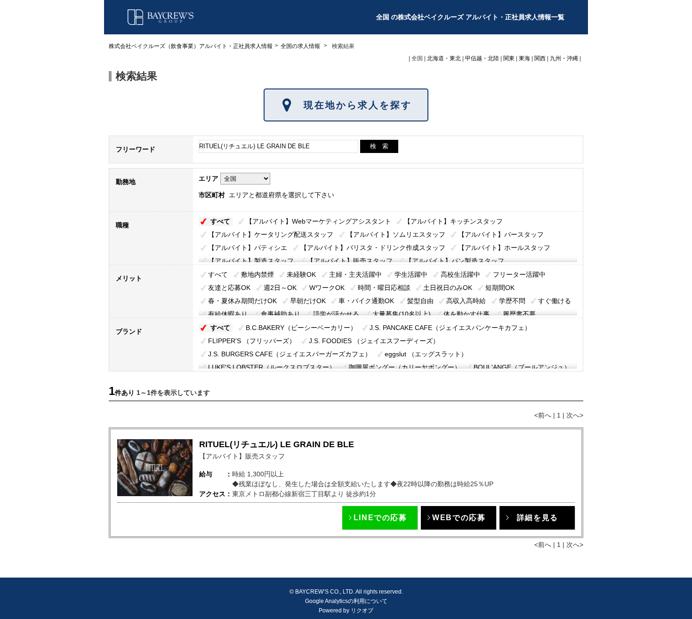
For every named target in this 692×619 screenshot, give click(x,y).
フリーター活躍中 (519, 274)
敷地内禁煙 (257, 274)
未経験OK (301, 274)
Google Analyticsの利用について (346, 601)
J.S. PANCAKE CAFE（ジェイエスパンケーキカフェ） (450, 327)
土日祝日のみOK (447, 287)
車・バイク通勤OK (366, 301)
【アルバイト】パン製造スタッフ (454, 261)
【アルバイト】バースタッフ (501, 234)
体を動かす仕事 (466, 314)
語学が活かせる (336, 314)
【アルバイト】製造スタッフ (251, 261)
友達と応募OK (229, 287)
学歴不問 (512, 301)
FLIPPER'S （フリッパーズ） (252, 341)
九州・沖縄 (564, 58)
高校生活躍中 (460, 274)
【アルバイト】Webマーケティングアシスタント (318, 221)
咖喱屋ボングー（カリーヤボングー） (405, 367)
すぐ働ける (554, 301)
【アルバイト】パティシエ (247, 247)
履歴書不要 (519, 314)
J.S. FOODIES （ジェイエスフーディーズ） (374, 341)
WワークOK (327, 287)
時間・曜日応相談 (384, 287)
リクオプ (362, 610)
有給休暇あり (228, 314)
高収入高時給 (466, 301)
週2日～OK (280, 287)
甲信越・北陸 (482, 58)
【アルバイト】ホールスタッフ (504, 247)
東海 (524, 58)
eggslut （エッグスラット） (426, 354)
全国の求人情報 (301, 46)
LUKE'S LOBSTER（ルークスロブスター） (272, 367)
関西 (540, 58)
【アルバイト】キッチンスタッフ (453, 221)
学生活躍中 (410, 274)
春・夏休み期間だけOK (242, 301)
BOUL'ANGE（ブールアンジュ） (522, 367)
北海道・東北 (444, 58)
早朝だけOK (308, 301)
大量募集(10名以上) (401, 314)
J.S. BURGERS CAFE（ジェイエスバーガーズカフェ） (289, 354)
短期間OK (500, 287)
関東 (509, 58)
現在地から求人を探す (358, 105)
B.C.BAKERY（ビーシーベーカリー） (301, 327)
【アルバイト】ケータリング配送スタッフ (270, 234)
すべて (220, 221)
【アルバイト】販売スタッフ (350, 261)
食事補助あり (280, 314)
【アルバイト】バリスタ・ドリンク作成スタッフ (372, 247)
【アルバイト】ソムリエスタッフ (395, 234)
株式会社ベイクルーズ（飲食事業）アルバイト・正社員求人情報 (191, 46)
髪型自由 (420, 301)
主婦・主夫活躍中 (355, 274)
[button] (380, 518)
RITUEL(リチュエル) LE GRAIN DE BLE (276, 444)
